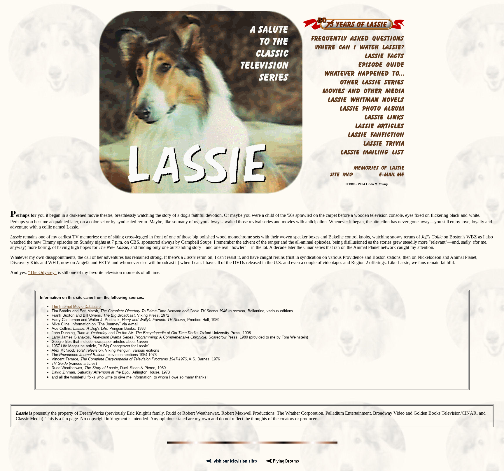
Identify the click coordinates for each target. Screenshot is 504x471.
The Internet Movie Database (76, 306)
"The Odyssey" (42, 272)
